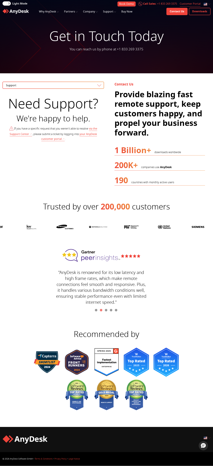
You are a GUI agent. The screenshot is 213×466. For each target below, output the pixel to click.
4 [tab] (111, 310)
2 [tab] (101, 310)
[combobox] (207, 4)
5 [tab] (116, 310)
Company (89, 12)
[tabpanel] (106, 278)
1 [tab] (96, 310)
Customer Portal (190, 4)
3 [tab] (106, 310)
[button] (203, 445)
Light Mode (19, 4)
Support (108, 12)
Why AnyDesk (47, 12)
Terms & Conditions (44, 458)
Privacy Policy (60, 458)
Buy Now (126, 12)
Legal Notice (74, 458)
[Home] (15, 11)
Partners (69, 12)
